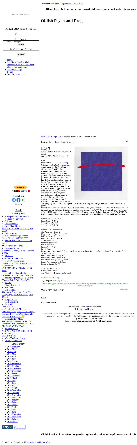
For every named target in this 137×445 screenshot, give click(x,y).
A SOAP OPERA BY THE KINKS (17, 331)
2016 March (12, 421)
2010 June (11, 356)
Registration (66, 4)
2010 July (11, 359)
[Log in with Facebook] (18, 200)
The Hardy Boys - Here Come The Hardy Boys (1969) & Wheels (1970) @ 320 (17, 294)
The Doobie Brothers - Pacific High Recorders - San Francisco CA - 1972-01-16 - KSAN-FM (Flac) (18, 323)
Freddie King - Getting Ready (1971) (17, 263)
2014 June (11, 383)
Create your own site (13, 340)
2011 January (12, 373)
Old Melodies (10, 290)
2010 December (14, 371)
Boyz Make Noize (12, 226)
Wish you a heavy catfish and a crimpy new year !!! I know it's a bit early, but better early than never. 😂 (18, 314)
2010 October (13, 366)
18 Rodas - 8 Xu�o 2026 (13, 258)
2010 (49, 137)
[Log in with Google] (23, 200)
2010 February (13, 347)
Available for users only (50, 277)
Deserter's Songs (12, 248)
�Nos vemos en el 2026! (13, 246)
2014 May (11, 380)
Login (75, 4)
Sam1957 (9, 304)
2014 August (12, 388)
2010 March (12, 349)
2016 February (13, 419)
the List (8, 282)
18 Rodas (9, 255)
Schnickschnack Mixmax (15, 309)
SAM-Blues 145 (9, 336)
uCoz (48, 442)
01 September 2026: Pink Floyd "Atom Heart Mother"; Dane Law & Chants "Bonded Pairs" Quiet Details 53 (18, 277)
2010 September (14, 363)
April (56, 137)
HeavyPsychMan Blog (14, 261)
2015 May (11, 409)
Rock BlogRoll (11, 302)
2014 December (14, 397)
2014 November (14, 395)
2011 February (13, 376)
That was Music (11, 328)
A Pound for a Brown (14, 219)
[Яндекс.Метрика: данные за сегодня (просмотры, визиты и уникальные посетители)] (20, 427)
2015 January (13, 400)
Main (57, 4)
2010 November (14, 368)
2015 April (11, 407)
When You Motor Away (15, 338)
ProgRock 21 (7, 307)
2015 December (14, 417)
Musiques (9, 287)
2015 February (13, 402)
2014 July (11, 385)
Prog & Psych (11, 299)
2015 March (12, 404)
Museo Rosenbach (12, 285)
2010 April (11, 351)
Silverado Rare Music (14, 319)
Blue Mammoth (11, 223)
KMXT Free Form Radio (15, 273)
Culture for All (11, 233)
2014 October (13, 392)
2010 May (11, 354)
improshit (9, 266)
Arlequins (9, 221)
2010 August (12, 361)
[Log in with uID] (14, 200)
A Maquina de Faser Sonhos (17, 216)
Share (43, 297)
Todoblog (9, 333)
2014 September (14, 390)
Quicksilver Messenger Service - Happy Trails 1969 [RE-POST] (15, 237)
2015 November (14, 414)
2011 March (12, 378)
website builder (36, 442)
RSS (81, 4)
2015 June (11, 412)
